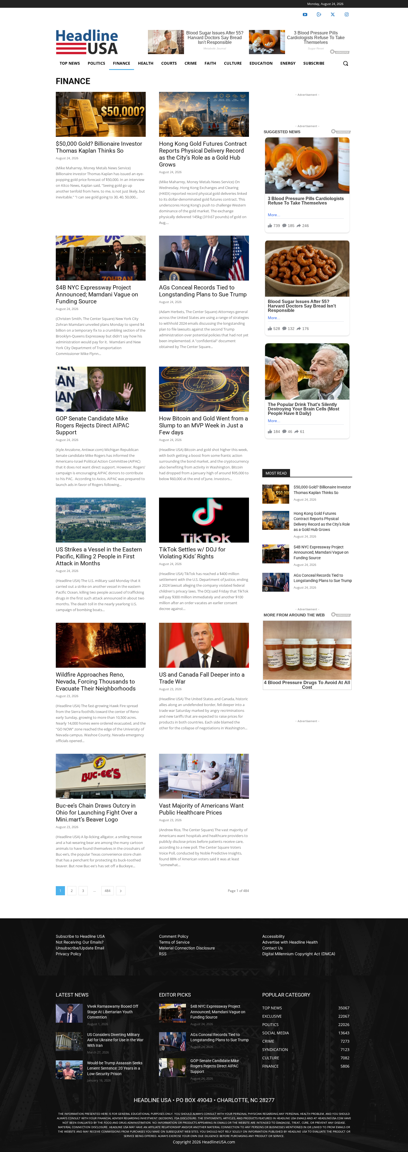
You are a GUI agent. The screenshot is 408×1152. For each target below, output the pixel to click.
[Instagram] (346, 14)
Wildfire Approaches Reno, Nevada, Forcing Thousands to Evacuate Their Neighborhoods (96, 681)
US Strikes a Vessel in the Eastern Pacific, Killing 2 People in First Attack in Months (99, 556)
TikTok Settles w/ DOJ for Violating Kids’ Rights (192, 553)
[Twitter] (332, 14)
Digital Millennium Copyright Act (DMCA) (298, 953)
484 (107, 890)
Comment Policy (173, 936)
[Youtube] (305, 14)
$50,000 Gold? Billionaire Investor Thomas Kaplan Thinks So (99, 147)
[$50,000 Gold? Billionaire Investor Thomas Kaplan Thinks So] (101, 114)
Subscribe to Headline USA (80, 936)
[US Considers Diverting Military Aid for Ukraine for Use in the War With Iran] (69, 1041)
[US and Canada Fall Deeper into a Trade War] (204, 645)
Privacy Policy (68, 953)
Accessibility (273, 936)
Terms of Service (174, 942)
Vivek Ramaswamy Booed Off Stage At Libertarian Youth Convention (112, 1011)
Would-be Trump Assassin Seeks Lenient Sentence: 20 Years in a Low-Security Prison (114, 1068)
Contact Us (272, 948)
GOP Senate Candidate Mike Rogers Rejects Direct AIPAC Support (92, 425)
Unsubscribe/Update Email (80, 948)
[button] (345, 63)
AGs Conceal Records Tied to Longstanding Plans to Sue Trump (203, 291)
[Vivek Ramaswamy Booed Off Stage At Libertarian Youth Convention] (69, 1013)
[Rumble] (318, 14)
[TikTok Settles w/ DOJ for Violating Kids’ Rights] (204, 520)
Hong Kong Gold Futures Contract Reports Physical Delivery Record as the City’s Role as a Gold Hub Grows (203, 154)
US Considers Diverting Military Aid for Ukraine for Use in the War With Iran (115, 1040)
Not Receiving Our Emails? (80, 942)
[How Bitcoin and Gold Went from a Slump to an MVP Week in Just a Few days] (204, 389)
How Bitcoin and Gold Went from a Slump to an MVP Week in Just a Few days (203, 425)
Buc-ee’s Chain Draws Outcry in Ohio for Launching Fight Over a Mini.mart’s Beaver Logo (96, 812)
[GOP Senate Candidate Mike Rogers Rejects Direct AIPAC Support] (101, 389)
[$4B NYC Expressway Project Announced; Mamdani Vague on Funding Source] (101, 258)
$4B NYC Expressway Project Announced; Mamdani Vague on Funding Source (97, 294)
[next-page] (120, 890)
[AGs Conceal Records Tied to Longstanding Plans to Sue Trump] (204, 258)
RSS (163, 953)
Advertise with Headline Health (290, 942)
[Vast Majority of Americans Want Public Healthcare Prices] (204, 776)
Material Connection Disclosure (187, 948)
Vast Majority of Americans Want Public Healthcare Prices (201, 809)
